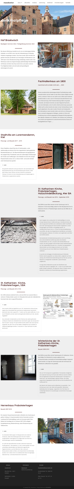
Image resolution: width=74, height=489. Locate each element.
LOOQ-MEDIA (48, 487)
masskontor (9, 3)
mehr (5, 165)
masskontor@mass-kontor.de (45, 468)
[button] (40, 55)
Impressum (24, 468)
